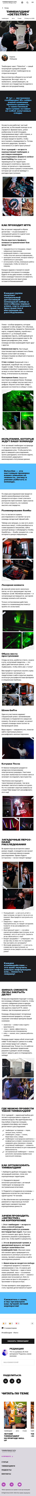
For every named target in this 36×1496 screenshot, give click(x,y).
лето (13, 18)
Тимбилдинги (8, 1466)
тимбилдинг (5, 18)
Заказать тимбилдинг (18, 1341)
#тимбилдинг (7, 1333)
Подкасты (6, 1470)
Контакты (6, 1474)
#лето (16, 1333)
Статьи (5, 1462)
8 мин (25, 1431)
